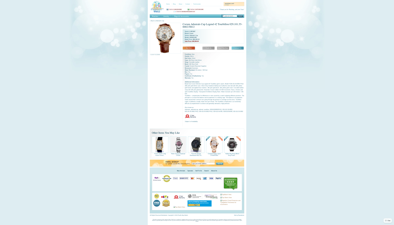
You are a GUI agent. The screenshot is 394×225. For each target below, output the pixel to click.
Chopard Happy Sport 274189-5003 (214, 154)
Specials (190, 171)
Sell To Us (198, 171)
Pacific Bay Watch (157, 7)
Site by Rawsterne (239, 215)
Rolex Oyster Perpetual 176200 (178, 154)
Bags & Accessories (181, 16)
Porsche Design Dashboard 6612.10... (196, 154)
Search (240, 16)
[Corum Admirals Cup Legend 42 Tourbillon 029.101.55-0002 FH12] (165, 38)
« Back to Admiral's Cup (157, 21)
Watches (155, 16)
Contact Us (237, 48)
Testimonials (197, 4)
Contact (187, 4)
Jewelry (166, 16)
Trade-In (208, 48)
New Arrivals (181, 171)
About (180, 4)
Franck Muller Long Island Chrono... (160, 154)
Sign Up (220, 163)
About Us (214, 171)
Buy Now (189, 48)
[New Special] (214, 145)
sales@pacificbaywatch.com (188, 11)
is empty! (227, 4)
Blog (174, 4)
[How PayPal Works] (199, 207)
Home (168, 4)
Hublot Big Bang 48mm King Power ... (232, 154)
